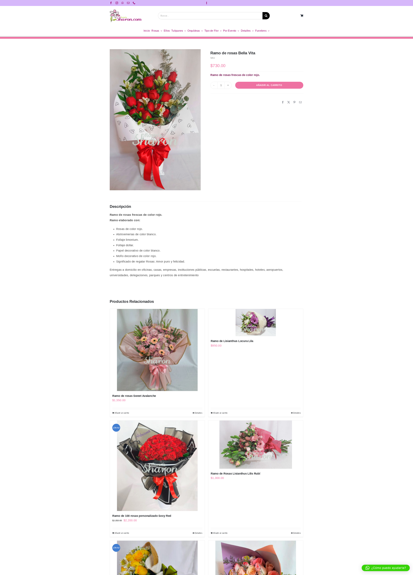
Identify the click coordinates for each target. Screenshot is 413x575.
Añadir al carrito (269, 85)
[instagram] (117, 3)
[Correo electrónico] (300, 102)
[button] (386, 568)
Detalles (198, 413)
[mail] (128, 3)
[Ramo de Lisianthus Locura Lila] (255, 322)
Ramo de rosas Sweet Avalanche (134, 395)
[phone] (134, 3)
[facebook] (111, 3)
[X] (289, 102)
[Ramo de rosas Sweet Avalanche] (157, 350)
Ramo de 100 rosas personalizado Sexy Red (141, 515)
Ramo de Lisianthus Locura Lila (232, 341)
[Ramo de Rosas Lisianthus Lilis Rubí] (255, 445)
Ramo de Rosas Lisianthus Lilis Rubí (235, 473)
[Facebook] (283, 102)
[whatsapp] (122, 3)
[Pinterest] (294, 102)
